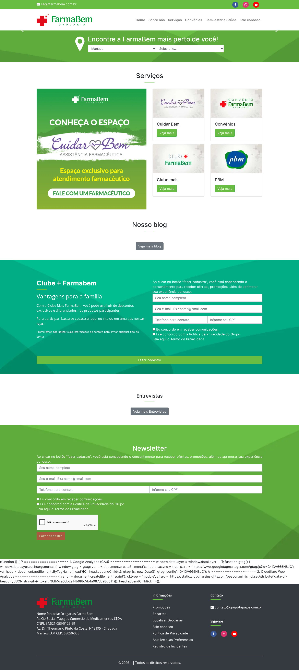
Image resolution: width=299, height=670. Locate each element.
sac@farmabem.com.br (58, 4)
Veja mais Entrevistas (149, 411)
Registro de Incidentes (170, 646)
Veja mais (166, 133)
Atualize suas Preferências (173, 640)
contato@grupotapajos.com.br (238, 607)
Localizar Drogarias (168, 620)
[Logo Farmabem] (64, 20)
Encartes (159, 614)
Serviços (175, 20)
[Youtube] (256, 4)
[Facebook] (235, 4)
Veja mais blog (149, 246)
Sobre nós (156, 20)
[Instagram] (246, 4)
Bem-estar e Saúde (220, 20)
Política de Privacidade (170, 633)
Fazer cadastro (149, 360)
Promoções (161, 607)
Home (140, 20)
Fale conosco (250, 20)
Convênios (193, 20)
